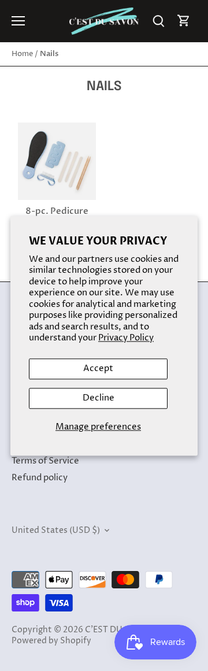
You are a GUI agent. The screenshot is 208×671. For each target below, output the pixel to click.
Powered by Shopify (51, 641)
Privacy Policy (126, 338)
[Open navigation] (18, 20)
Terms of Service (45, 461)
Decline (98, 398)
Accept (98, 368)
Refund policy (40, 478)
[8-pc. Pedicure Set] (57, 162)
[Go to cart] (184, 21)
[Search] (158, 21)
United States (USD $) (56, 530)
